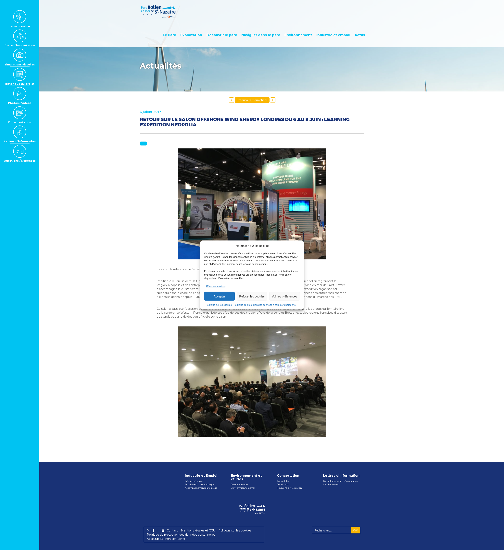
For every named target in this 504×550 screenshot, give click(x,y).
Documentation (19, 122)
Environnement (298, 35)
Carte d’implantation (20, 45)
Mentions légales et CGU (198, 530)
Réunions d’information (289, 488)
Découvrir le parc (222, 35)
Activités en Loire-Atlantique (199, 484)
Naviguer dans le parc (260, 35)
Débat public (283, 484)
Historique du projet (19, 83)
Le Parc (169, 35)
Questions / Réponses (20, 160)
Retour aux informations (252, 100)
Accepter (219, 296)
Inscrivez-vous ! (331, 484)
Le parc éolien (20, 26)
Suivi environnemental (243, 488)
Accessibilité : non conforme (166, 539)
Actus (360, 35)
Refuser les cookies (252, 296)
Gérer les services (215, 286)
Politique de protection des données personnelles (181, 534)
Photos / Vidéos (19, 102)
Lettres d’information (20, 141)
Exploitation (191, 35)
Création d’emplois (194, 481)
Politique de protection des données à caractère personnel (265, 304)
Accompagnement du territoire (201, 488)
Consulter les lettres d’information (340, 481)
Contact (171, 530)
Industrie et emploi (333, 35)
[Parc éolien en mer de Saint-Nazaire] (161, 11)
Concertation (283, 481)
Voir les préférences (284, 296)
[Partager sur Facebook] (153, 530)
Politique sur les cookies (219, 304)
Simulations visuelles (20, 64)
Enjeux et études (239, 484)
